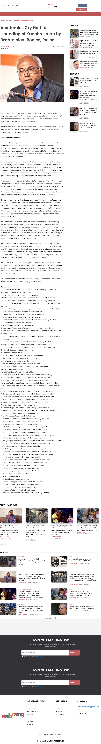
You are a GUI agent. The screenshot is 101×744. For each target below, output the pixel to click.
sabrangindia (83, 102)
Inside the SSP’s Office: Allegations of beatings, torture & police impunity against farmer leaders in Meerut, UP (9, 530)
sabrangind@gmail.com (90, 707)
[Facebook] (3, 6)
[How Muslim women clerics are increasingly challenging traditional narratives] (74, 54)
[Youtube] (17, 6)
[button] (97, 2)
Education (82, 47)
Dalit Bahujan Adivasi (72, 97)
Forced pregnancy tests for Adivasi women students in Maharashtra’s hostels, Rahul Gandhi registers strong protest (89, 95)
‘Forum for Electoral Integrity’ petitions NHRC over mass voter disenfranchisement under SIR (88, 32)
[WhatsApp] (12, 6)
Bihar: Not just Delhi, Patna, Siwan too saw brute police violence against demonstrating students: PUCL (30, 609)
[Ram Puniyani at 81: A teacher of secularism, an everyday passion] (74, 126)
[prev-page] (2, 544)
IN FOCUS (74, 74)
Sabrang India (83, 85)
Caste (2, 20)
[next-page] (6, 544)
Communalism (83, 57)
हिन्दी (55, 7)
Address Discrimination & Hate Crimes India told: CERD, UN (88, 80)
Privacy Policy (39, 656)
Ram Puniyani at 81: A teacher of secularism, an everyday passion (89, 125)
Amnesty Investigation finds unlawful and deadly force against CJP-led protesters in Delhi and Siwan (31, 562)
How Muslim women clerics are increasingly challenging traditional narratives (88, 53)
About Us (82, 6)
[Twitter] (8, 6)
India (81, 36)
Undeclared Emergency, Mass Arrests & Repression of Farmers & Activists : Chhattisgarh (88, 63)
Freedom (9, 20)
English (49, 7)
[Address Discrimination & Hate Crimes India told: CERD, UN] (74, 81)
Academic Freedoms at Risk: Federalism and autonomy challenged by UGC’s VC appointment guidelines (88, 42)
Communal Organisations (23, 20)
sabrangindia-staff (9, 46)
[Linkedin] (58, 46)
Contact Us (81, 10)
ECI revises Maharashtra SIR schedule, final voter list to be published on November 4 (88, 111)
